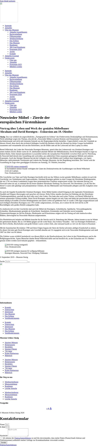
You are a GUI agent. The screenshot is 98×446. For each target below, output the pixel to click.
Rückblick (9, 347)
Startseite (8, 26)
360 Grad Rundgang (17, 47)
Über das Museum (12, 30)
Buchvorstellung (16, 34)
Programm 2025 (16, 64)
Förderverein (9, 58)
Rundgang (13, 45)
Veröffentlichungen (12, 318)
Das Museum (15, 43)
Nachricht (4, 436)
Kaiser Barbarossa (12, 353)
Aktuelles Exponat (12, 56)
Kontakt (13, 54)
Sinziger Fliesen (11, 349)
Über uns (13, 60)
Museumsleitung (11, 384)
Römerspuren (10, 345)
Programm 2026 (16, 49)
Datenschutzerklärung (22, 438)
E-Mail (3, 427)
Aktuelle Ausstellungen (18, 32)
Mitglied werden (16, 67)
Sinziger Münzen (11, 343)
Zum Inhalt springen (7, 1)
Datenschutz (9, 310)
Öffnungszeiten (15, 36)
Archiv (12, 51)
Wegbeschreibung (16, 39)
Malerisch (8, 355)
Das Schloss (14, 41)
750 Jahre (8, 351)
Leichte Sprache (11, 388)
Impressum (9, 312)
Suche (2, 261)
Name (2, 424)
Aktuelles (8, 28)
